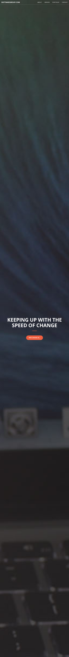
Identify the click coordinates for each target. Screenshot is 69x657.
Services (47, 2)
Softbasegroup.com (10, 2)
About (39, 2)
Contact (65, 2)
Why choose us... (34, 338)
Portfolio (55, 2)
